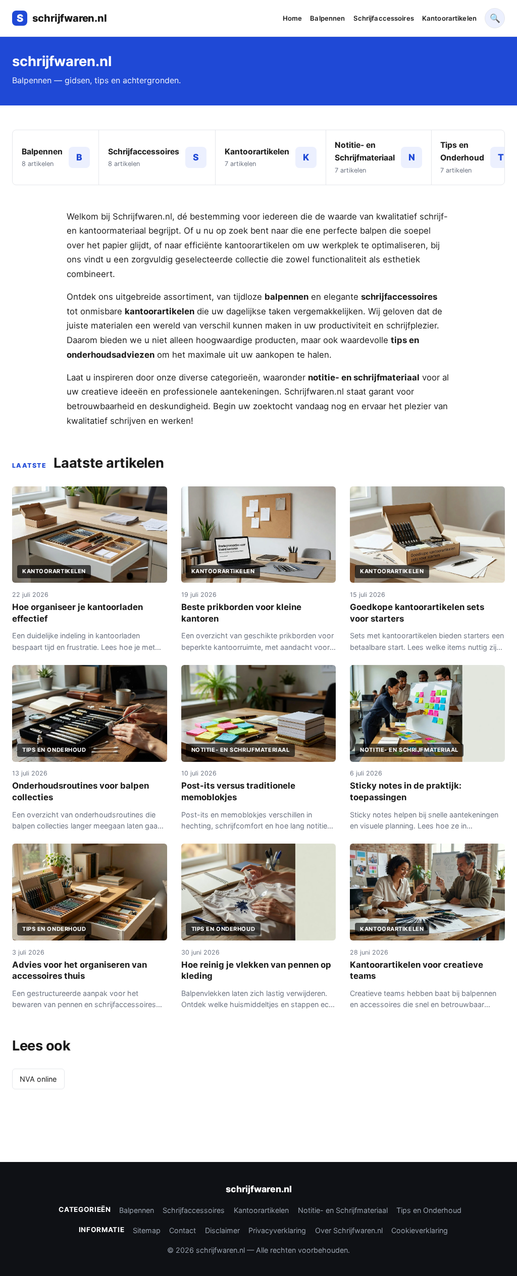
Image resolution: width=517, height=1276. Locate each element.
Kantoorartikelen (449, 18)
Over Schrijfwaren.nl (349, 1230)
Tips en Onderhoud (428, 1210)
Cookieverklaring (419, 1230)
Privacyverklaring (277, 1230)
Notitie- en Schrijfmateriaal (343, 1210)
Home (292, 18)
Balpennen (327, 18)
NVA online (38, 1079)
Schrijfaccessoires (383, 18)
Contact (182, 1230)
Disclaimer (222, 1230)
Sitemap (147, 1230)
